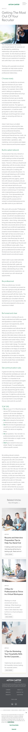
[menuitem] (8, 690)
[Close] (26, 712)
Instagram (16, 704)
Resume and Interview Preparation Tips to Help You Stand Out (14, 532)
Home (14, 4)
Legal (24, 710)
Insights (8, 694)
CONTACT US (20, 692)
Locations (20, 694)
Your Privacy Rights (14, 725)
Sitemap (20, 710)
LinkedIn (12, 704)
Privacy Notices (14, 710)
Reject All (14, 729)
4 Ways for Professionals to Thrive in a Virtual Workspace (14, 589)
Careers (8, 689)
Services (8, 692)
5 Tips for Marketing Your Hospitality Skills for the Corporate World (14, 647)
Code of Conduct (7, 710)
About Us (20, 689)
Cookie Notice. (11, 722)
